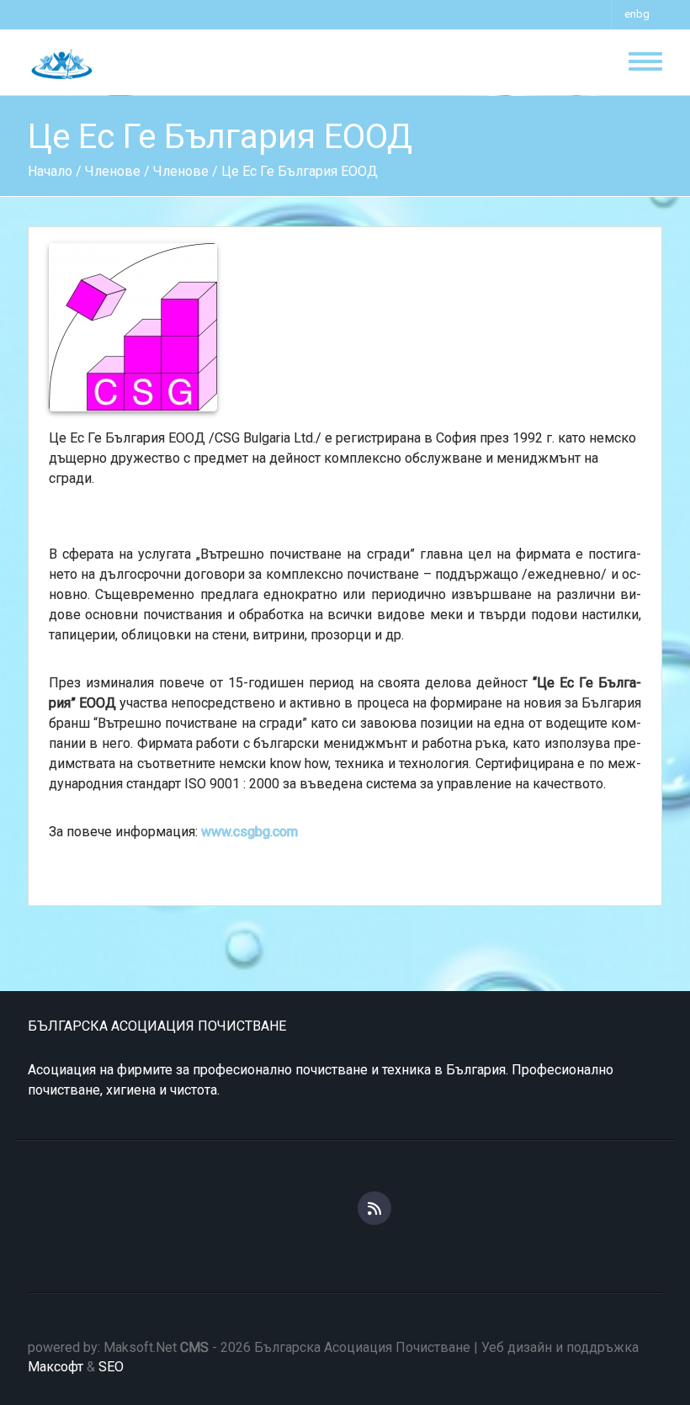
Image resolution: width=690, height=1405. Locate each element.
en (630, 14)
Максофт (55, 1367)
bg (643, 14)
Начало (50, 171)
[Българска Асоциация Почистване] (60, 64)
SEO (111, 1367)
